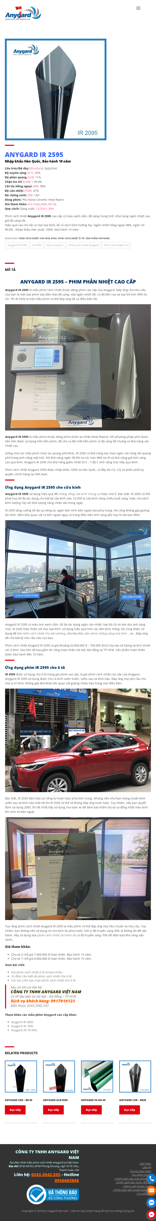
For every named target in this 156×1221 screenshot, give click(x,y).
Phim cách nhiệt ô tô (116, 245)
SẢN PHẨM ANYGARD (98, 238)
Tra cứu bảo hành (140, 1171)
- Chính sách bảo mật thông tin (132, 1179)
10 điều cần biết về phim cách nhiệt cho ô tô (41, 976)
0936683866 (67, 1180)
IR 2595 (36, 245)
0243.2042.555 (38, 1005)
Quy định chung (141, 1175)
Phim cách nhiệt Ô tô (71, 238)
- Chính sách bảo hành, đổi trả (133, 1182)
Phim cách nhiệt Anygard (84, 245)
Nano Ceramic (54, 245)
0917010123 (63, 1001)
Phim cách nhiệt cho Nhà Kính (38, 238)
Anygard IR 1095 (22, 1026)
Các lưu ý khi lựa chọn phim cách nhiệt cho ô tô (43, 980)
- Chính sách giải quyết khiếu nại (132, 1190)
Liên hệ (146, 1167)
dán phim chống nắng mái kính (105, 633)
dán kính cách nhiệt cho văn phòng (41, 633)
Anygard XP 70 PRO (24, 1030)
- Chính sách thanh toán (136, 1186)
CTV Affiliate (144, 1194)
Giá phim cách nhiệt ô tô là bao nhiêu (36, 972)
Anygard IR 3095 (22, 1022)
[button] (138, 14)
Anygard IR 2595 (17, 245)
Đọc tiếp (15, 1110)
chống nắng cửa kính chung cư (79, 494)
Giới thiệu (145, 1163)
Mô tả (10, 269)
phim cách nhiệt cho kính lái (56, 935)
